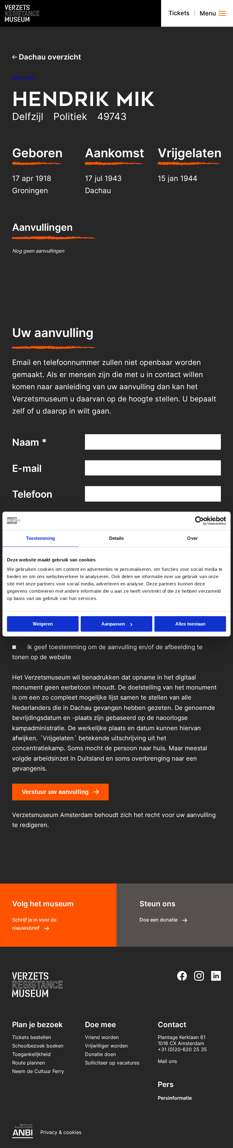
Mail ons (167, 1061)
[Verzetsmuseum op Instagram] (196, 976)
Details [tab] (116, 538)
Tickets (179, 13)
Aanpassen (113, 623)
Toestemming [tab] (40, 538)
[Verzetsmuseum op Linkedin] (213, 976)
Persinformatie (175, 1098)
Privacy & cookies (60, 1132)
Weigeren (43, 623)
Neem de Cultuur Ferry (38, 1071)
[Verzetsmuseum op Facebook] (179, 976)
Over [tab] (192, 538)
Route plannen (28, 1063)
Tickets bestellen (31, 1037)
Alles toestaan (190, 623)
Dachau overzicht (49, 57)
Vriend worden (102, 1037)
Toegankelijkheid (31, 1054)
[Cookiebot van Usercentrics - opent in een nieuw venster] (199, 520)
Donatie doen (100, 1054)
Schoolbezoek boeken (37, 1046)
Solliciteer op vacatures (112, 1063)
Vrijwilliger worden (106, 1046)
